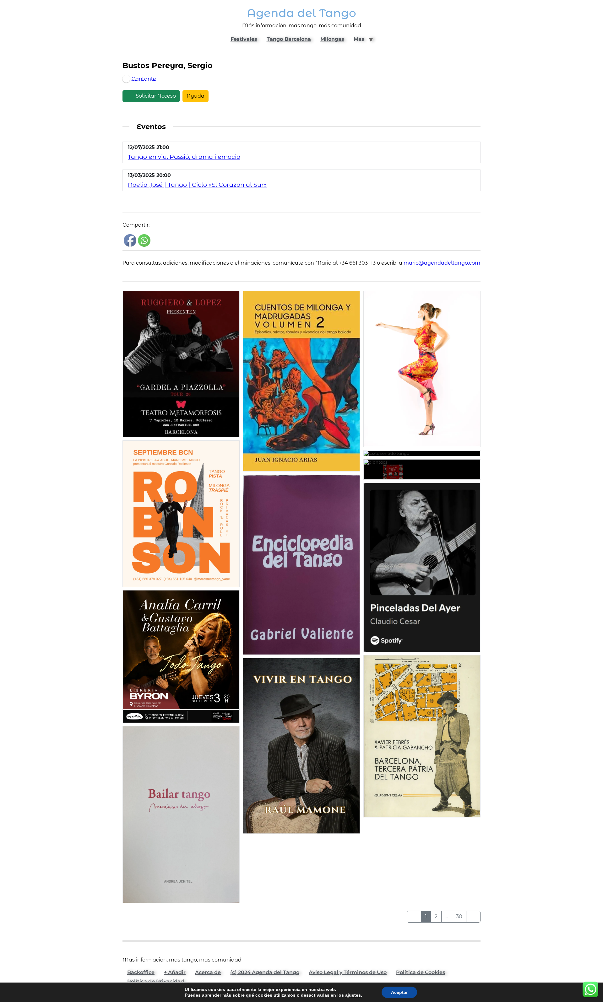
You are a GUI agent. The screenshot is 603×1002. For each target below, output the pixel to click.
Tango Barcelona (289, 39)
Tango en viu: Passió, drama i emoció (184, 156)
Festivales (244, 39)
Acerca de (208, 972)
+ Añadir (175, 972)
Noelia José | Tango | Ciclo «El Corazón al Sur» (197, 184)
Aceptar (399, 992)
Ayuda (195, 96)
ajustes (353, 995)
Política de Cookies (420, 972)
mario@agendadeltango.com (442, 263)
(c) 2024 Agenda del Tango (264, 972)
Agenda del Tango (301, 13)
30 (459, 916)
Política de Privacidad (155, 981)
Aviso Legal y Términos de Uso (348, 972)
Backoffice (141, 972)
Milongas (332, 39)
